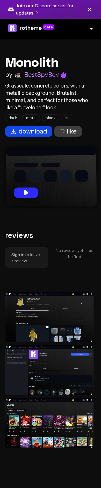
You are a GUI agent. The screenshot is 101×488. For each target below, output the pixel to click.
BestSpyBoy (41, 74)
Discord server (50, 6)
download (33, 131)
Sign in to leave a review (25, 257)
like (72, 131)
